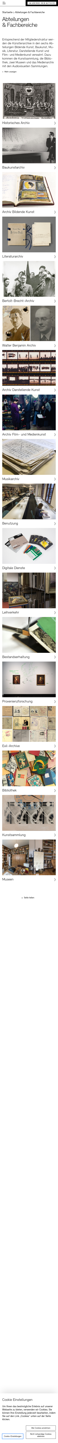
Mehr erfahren (29, 104)
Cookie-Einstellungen (12, 1436)
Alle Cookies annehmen (40, 1428)
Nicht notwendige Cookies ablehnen (40, 1435)
